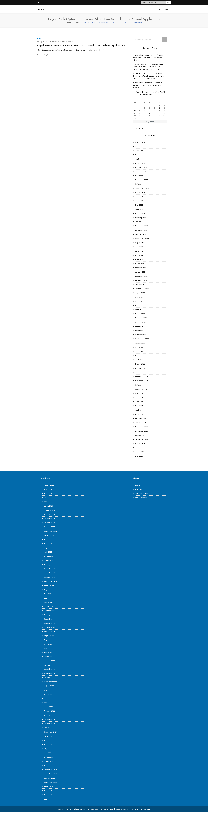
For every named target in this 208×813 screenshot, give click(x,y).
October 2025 (140, 184)
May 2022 (139, 356)
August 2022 (140, 343)
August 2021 (140, 393)
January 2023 (140, 322)
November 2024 (141, 230)
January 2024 (140, 272)
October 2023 (140, 284)
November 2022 (141, 330)
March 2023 (140, 314)
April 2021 (139, 410)
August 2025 (140, 192)
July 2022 (139, 347)
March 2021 (139, 414)
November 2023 (141, 280)
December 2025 (141, 176)
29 (159, 116)
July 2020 (139, 448)
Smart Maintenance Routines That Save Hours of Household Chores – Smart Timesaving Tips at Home (148, 66)
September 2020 (142, 439)
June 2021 (139, 402)
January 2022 (140, 372)
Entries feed (140, 489)
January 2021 (140, 423)
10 (135, 111)
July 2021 (139, 397)
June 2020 (139, 452)
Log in (137, 485)
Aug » (141, 128)
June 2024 (139, 251)
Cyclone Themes (142, 809)
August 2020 (140, 443)
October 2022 (140, 335)
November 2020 (141, 431)
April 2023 (139, 310)
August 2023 (140, 293)
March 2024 (140, 263)
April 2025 (139, 209)
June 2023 (139, 301)
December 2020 (141, 427)
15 (159, 111)
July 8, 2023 (43, 42)
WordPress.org (141, 497)
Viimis (77, 809)
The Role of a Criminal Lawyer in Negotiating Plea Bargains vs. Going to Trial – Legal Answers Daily (148, 75)
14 (154, 111)
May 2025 (139, 205)
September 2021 (141, 389)
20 (149, 113)
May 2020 (139, 456)
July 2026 (139, 146)
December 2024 (141, 226)
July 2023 (139, 297)
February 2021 (140, 418)
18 (139, 113)
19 (144, 113)
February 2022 (141, 368)
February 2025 (141, 218)
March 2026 (140, 163)
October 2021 (140, 385)
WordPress (115, 809)
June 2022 (139, 351)
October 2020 (140, 435)
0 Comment (68, 42)
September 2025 (142, 188)
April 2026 (139, 159)
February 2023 (141, 318)
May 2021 (139, 406)
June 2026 (139, 150)
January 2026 (140, 171)
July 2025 (139, 197)
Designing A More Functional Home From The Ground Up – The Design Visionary (148, 57)
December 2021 (141, 376)
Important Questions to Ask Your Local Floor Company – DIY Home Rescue (147, 85)
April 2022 (139, 360)
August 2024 (140, 243)
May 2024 (139, 255)
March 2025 (140, 213)
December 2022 (141, 326)
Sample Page (164, 9)
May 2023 (139, 305)
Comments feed (141, 493)
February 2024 (141, 268)
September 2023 (142, 289)
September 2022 (142, 339)
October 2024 (140, 234)
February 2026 (141, 167)
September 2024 (142, 238)
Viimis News (56, 42)
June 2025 (139, 201)
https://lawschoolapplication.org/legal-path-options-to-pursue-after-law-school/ (70, 50)
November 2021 (141, 381)
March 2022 (140, 364)
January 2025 (140, 222)
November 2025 (141, 180)
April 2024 (139, 259)
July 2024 (139, 247)
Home (68, 22)
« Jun (135, 128)
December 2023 (141, 276)
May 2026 (139, 155)
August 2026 (140, 142)
